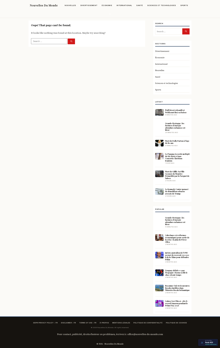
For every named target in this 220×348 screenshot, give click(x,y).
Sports (184, 5)
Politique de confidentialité (147, 323)
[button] (110, 14)
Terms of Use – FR (87, 323)
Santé (139, 5)
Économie (107, 5)
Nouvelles (70, 5)
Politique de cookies (176, 323)
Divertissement (89, 5)
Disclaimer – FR (68, 323)
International (124, 5)
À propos (104, 323)
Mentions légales (121, 323)
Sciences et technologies (161, 5)
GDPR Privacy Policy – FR (45, 323)
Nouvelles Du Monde (44, 5)
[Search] (71, 41)
